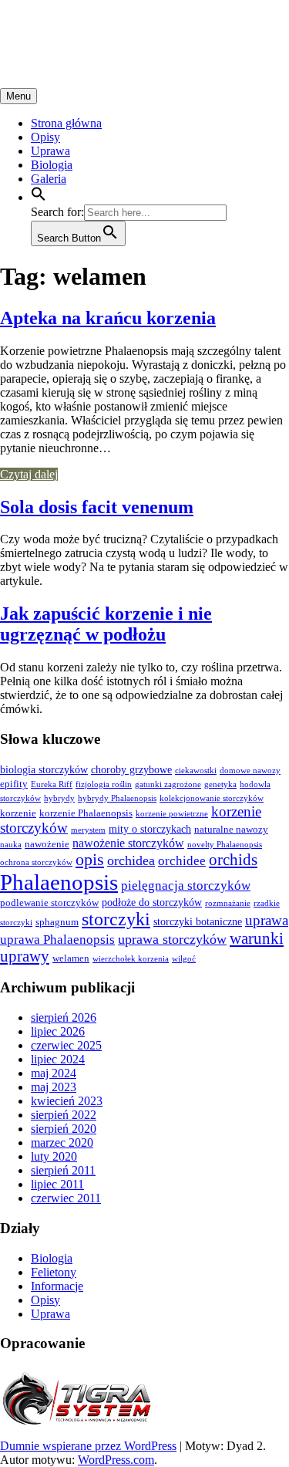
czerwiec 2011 (66, 1198)
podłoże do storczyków (152, 902)
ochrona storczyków (36, 862)
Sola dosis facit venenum (96, 507)
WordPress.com (116, 1459)
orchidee (182, 860)
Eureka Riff (51, 784)
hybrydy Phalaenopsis (117, 798)
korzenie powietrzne (172, 814)
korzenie (18, 813)
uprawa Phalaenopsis (57, 939)
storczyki (116, 919)
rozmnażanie (227, 903)
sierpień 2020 (63, 1128)
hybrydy (59, 798)
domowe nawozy (250, 770)
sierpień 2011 (63, 1170)
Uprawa (50, 150)
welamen (70, 958)
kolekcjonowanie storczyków (212, 798)
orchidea (131, 860)
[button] (38, 197)
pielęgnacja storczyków (185, 885)
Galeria (48, 178)
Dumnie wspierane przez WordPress (88, 1445)
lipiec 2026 (58, 1031)
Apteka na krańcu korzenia (108, 318)
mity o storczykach (150, 829)
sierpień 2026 (63, 1017)
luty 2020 (54, 1156)
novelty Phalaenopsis (224, 844)
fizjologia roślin (104, 784)
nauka (11, 844)
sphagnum (57, 922)
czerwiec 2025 (66, 1045)
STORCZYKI (73, 30)
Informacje (57, 1286)
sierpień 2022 (63, 1114)
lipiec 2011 (57, 1184)
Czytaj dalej (29, 474)
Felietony (53, 1272)
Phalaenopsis (59, 882)
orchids (233, 859)
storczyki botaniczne (197, 921)
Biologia (51, 164)
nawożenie (47, 844)
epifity (14, 784)
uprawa (266, 920)
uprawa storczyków (172, 939)
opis (90, 859)
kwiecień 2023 (66, 1100)
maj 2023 (53, 1086)
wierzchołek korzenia (130, 959)
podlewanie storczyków (49, 902)
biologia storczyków (44, 769)
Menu (18, 96)
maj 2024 (53, 1073)
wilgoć (184, 959)
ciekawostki (196, 770)
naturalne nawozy (231, 829)
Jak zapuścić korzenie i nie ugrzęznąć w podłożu (106, 623)
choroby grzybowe (131, 769)
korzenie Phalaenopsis (86, 813)
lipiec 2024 (58, 1059)
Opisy (45, 137)
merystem (88, 830)
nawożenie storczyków (128, 843)
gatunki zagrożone (168, 784)
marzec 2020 (62, 1142)
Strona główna (66, 123)
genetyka (220, 784)
